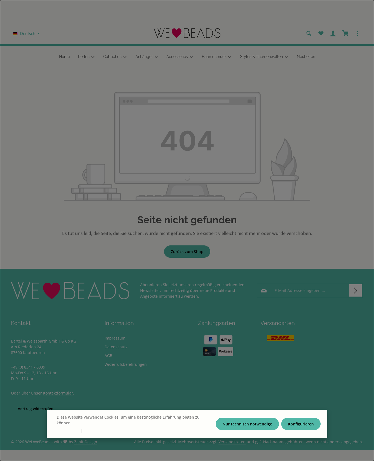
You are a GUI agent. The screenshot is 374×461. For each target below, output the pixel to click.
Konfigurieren (301, 424)
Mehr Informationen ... (93, 422)
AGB (108, 355)
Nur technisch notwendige (247, 424)
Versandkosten (232, 441)
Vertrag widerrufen (35, 408)
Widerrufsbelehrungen (126, 364)
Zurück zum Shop (187, 251)
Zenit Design (85, 441)
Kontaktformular (58, 393)
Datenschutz (116, 346)
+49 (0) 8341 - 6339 (28, 367)
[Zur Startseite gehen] (187, 33)
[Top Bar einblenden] (357, 33)
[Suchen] (308, 33)
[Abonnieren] (355, 290)
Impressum (115, 338)
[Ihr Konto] (332, 33)
